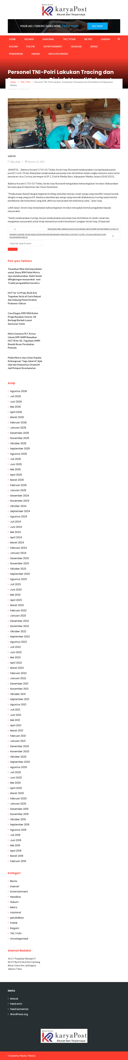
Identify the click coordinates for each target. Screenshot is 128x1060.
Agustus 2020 (18, 767)
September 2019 (19, 824)
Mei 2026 (15, 406)
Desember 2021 (19, 683)
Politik (30, 46)
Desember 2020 (19, 746)
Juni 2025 (16, 464)
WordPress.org (19, 1014)
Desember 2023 (19, 558)
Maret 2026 (17, 417)
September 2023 (20, 574)
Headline (76, 46)
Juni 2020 (16, 777)
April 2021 (15, 725)
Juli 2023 (15, 584)
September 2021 (19, 699)
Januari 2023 (18, 615)
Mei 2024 (15, 532)
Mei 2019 (15, 845)
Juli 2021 (15, 709)
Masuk (14, 998)
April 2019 (15, 850)
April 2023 (16, 600)
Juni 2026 (16, 401)
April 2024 (16, 537)
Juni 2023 (16, 589)
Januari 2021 (17, 741)
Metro (88, 39)
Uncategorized (58, 53)
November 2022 (19, 626)
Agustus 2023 (18, 579)
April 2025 (16, 474)
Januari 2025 (18, 490)
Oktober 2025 (18, 443)
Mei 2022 (15, 657)
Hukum (36, 53)
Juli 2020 (15, 772)
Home (12, 39)
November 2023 (19, 563)
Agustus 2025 (18, 453)
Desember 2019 (19, 809)
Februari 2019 (18, 861)
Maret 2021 (16, 730)
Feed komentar (19, 1009)
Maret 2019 (16, 856)
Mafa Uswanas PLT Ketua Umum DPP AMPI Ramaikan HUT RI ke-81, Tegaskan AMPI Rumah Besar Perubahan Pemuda (24, 340)
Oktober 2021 (18, 694)
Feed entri (16, 1003)
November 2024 (19, 500)
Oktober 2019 (18, 819)
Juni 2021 (15, 715)
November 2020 (19, 751)
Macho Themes (27, 1055)
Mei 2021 (15, 720)
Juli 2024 (15, 521)
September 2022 (20, 636)
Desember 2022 (19, 621)
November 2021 (19, 688)
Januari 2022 (18, 678)
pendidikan (16, 53)
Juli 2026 (15, 396)
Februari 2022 (18, 673)
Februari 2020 (18, 798)
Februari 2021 (18, 735)
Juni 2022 (16, 652)
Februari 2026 (18, 422)
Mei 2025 (15, 469)
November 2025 (19, 438)
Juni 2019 (15, 840)
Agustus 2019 (18, 829)
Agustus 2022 (18, 641)
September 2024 (20, 511)
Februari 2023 (18, 610)
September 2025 (20, 448)
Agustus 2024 (18, 516)
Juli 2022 (15, 647)
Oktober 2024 (18, 506)
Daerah (105, 39)
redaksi (29, 39)
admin (12, 156)
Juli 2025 (15, 459)
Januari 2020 (18, 803)
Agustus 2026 (18, 391)
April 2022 (16, 662)
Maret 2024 (17, 542)
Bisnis (94, 46)
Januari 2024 (18, 553)
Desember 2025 (19, 433)
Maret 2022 (17, 668)
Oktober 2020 (18, 756)
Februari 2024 (18, 547)
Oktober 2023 (18, 568)
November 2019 (19, 814)
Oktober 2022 (18, 631)
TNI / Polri (69, 39)
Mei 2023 (15, 594)
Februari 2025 (18, 485)
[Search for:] (25, 243)
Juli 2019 (15, 835)
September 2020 (20, 762)
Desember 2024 (19, 495)
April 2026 (16, 412)
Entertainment (53, 46)
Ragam (13, 46)
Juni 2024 (16, 527)
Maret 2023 (17, 605)
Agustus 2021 (18, 704)
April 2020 (16, 788)
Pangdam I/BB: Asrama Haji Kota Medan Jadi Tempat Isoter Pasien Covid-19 (83, 229)
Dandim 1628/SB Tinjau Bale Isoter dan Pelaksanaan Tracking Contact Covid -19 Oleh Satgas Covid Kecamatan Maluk (58, 235)
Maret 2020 (17, 793)
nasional (48, 39)
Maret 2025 (17, 480)
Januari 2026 (18, 427)
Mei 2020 (15, 782)
